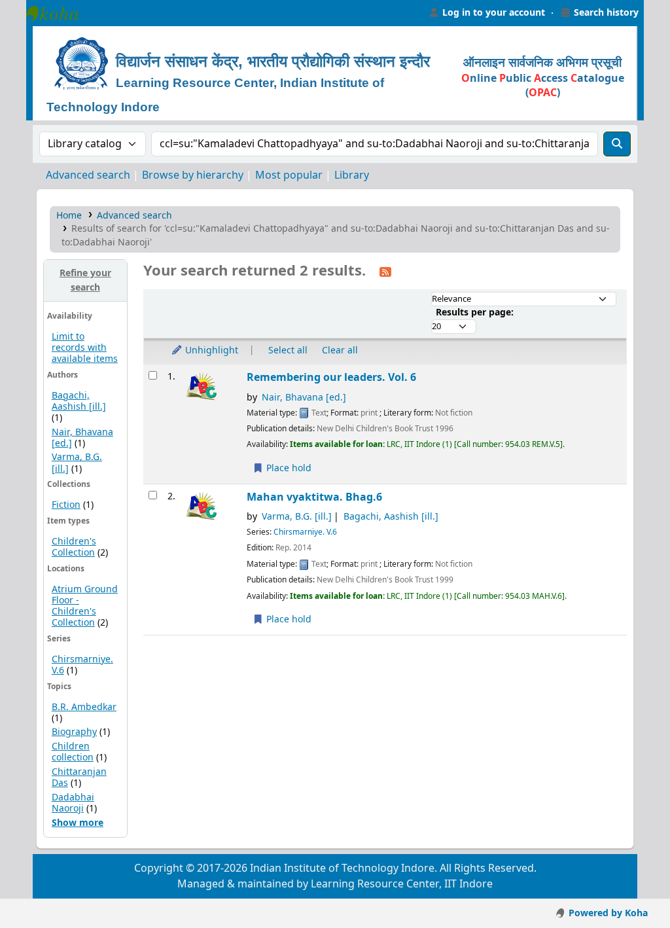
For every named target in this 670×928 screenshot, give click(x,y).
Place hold (287, 468)
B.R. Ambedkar (84, 707)
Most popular (289, 175)
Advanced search (88, 175)
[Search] (617, 144)
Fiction (66, 505)
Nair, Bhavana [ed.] (304, 397)
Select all (288, 350)
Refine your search (85, 280)
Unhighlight (210, 350)
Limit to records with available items (85, 348)
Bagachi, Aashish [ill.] (79, 401)
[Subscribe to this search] (385, 271)
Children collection (73, 752)
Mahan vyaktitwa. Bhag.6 (314, 497)
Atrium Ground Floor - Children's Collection (85, 606)
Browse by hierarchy (192, 175)
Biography (74, 732)
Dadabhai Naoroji (73, 803)
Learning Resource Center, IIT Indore (59, 13)
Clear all (340, 350)
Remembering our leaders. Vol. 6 (331, 377)
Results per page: (475, 312)
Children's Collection (74, 547)
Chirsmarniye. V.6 (82, 664)
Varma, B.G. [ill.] (297, 517)
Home (69, 216)
